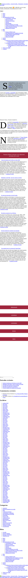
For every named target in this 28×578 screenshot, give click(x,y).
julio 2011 (5, 476)
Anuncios (5, 508)
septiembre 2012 (6, 460)
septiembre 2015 (6, 416)
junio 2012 (5, 464)
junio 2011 (5, 477)
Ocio (4, 30)
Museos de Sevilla (9, 36)
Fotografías (5, 515)
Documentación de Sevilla (8, 17)
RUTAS (14, 331)
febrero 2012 (5, 469)
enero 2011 (5, 484)
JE (16, 307)
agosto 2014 (5, 432)
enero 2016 (5, 411)
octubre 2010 (5, 487)
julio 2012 (5, 463)
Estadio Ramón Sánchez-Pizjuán (12, 34)
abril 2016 (5, 408)
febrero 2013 (5, 454)
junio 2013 (5, 449)
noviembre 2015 (6, 414)
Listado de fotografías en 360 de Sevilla (13, 25)
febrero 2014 (5, 440)
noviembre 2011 (6, 473)
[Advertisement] (14, 65)
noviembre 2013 (6, 443)
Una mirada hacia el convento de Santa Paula (11, 248)
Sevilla (4, 38)
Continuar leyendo (10, 174)
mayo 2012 (5, 465)
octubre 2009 (5, 502)
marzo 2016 (5, 409)
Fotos (4, 16)
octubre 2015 (5, 415)
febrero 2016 (5, 410)
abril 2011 (5, 480)
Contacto (5, 49)
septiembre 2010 (6, 488)
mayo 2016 (5, 406)
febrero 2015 (5, 425)
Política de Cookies (8, 577)
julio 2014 (5, 433)
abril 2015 (5, 422)
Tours (4, 14)
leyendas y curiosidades (11, 92)
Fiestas (4, 39)
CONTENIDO (14, 323)
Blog (4, 29)
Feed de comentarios (7, 534)
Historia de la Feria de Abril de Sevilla (16, 41)
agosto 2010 (5, 490)
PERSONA (13, 307)
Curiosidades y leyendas (10, 18)
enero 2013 (5, 455)
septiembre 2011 (6, 475)
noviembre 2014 (6, 428)
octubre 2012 (5, 459)
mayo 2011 (5, 479)
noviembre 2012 (6, 458)
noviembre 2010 (6, 486)
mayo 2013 (5, 451)
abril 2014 (5, 437)
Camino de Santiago (7, 511)
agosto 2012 (5, 462)
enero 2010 (5, 498)
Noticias (7, 22)
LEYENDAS (14, 315)
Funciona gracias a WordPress (19, 577)
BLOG (14, 339)
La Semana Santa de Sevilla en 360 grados (14, 43)
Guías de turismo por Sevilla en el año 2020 (10, 160)
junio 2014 (5, 435)
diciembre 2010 (6, 485)
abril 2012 (5, 466)
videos (13, 128)
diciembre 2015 (6, 413)
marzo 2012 (5, 468)
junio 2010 (5, 492)
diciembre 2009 (6, 499)
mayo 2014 (5, 436)
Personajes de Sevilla (9, 20)
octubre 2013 (5, 444)
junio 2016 (5, 405)
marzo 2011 (5, 481)
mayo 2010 (5, 493)
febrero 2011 (5, 482)
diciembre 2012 (6, 457)
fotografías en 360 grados (18, 138)
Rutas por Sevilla (9, 19)
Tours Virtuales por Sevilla (11, 27)
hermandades (16, 122)
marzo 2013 (5, 453)
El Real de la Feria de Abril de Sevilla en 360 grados (16, 40)
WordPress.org (6, 536)
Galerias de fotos (6, 517)
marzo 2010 (5, 496)
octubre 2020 (5, 403)
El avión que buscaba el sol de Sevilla (9, 195)
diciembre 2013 (6, 442)
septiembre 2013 (6, 446)
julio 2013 (5, 448)
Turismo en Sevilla (7, 525)
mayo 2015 (5, 421)
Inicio (4, 13)
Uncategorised (6, 526)
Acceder (4, 532)
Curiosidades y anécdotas (8, 513)
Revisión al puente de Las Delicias (8, 213)
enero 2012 (5, 470)
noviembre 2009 (6, 501)
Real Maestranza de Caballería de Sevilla (14, 33)
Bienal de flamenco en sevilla (11, 24)
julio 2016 (5, 404)
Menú (2, 11)
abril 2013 (5, 452)
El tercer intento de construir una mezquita (10, 230)
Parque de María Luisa (10, 32)
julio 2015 (5, 419)
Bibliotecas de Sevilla (10, 28)
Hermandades (8, 23)
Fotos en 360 (5, 516)
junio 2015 (5, 420)
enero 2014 (5, 441)
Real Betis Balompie (9, 35)
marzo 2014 (5, 438)
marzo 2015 (5, 424)
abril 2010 (5, 495)
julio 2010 (5, 491)
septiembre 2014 (6, 431)
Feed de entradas (6, 533)
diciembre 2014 (6, 427)
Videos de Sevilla (6, 47)
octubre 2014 (5, 430)
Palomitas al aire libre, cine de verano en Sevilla (11, 177)
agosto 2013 (5, 447)
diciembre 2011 (6, 471)
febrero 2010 (5, 497)
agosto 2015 (5, 417)
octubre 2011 (5, 474)
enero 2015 (5, 426)
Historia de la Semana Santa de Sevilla (16, 44)
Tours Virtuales (24, 137)
